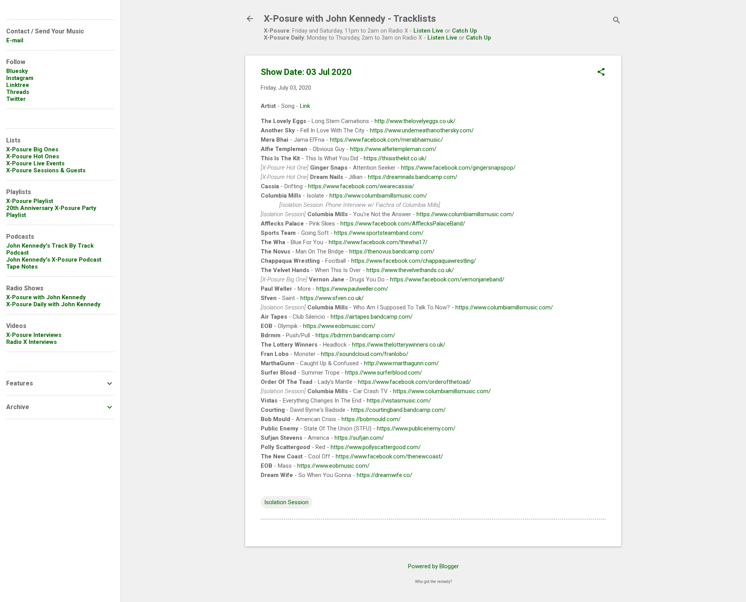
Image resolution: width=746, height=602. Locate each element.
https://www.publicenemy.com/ (416, 428)
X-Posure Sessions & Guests (45, 170)
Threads (17, 91)
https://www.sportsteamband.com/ (379, 232)
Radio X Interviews (31, 341)
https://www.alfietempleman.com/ (393, 149)
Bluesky (17, 71)
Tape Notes (22, 266)
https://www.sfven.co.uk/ (332, 298)
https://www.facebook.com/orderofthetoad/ (414, 381)
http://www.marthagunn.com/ (401, 363)
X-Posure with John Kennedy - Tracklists (350, 18)
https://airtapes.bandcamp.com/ (372, 316)
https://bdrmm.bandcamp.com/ (355, 335)
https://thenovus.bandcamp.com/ (391, 251)
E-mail (14, 40)
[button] (601, 72)
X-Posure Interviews (33, 334)
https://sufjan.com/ (359, 437)
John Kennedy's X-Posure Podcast (53, 259)
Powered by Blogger (433, 566)
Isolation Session (286, 502)
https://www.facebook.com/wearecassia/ (361, 186)
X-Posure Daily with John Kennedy (53, 304)
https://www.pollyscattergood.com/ (376, 447)
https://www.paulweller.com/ (352, 288)
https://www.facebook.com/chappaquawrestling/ (413, 260)
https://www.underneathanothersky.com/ (422, 130)
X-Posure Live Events (35, 163)
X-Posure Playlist (29, 201)
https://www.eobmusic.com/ (339, 326)
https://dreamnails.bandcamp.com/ (412, 176)
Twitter (16, 98)
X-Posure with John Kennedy (46, 297)
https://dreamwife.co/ (384, 475)
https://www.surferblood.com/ (383, 372)
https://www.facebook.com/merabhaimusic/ (386, 139)
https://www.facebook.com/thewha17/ (378, 242)
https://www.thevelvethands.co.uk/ (410, 270)
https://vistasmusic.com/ (399, 400)
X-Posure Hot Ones (32, 156)
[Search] (616, 21)
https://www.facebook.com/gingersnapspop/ (458, 167)
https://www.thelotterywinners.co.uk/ (398, 344)
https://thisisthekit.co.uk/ (395, 158)
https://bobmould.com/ (371, 419)
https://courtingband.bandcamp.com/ (398, 409)
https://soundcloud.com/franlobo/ (364, 353)
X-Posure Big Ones (32, 149)
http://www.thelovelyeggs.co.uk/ (415, 121)
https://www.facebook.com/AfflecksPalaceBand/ (402, 223)
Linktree (17, 85)
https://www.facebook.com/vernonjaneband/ (447, 279)
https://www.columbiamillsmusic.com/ (378, 195)
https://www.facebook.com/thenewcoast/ (389, 456)
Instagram (19, 78)
